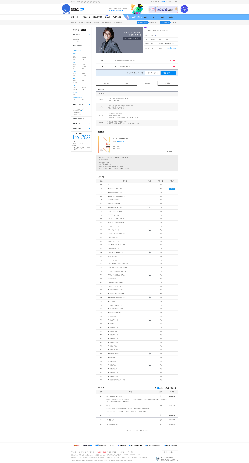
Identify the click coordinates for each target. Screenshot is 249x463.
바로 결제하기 (167, 73)
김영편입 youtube (96, 2)
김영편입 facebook (91, 2)
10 (143, 430)
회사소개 (73, 452)
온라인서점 (117, 17)
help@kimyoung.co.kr (91, 460)
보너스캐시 (174, 48)
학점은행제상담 (117, 22)
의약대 (171, 17)
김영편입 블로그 (82, 2)
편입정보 (73, 22)
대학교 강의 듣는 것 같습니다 (114, 396)
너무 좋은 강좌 (110, 420)
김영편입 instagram (94, 2)
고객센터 (176, 1)
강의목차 (147, 83)
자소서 (108, 415)
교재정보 (127, 83)
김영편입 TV (88, 2)
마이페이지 (169, 1)
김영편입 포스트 (85, 2)
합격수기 (88, 22)
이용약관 (91, 452)
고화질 (172, 188)
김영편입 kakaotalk (99, 2)
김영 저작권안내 (113, 452)
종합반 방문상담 (106, 22)
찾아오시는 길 (82, 452)
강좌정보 (106, 83)
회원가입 (157, 1)
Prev (150, 9)
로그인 (152, 1)
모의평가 (80, 22)
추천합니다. (109, 405)
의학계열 (76, 30)
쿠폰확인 (168, 48)
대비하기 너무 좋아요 (112, 424)
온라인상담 (96, 22)
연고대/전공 (97, 17)
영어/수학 (86, 17)
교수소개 (74, 17)
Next (177, 9)
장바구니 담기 (152, 73)
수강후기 (168, 83)
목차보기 (169, 151)
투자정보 (130, 452)
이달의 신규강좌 (77, 50)
